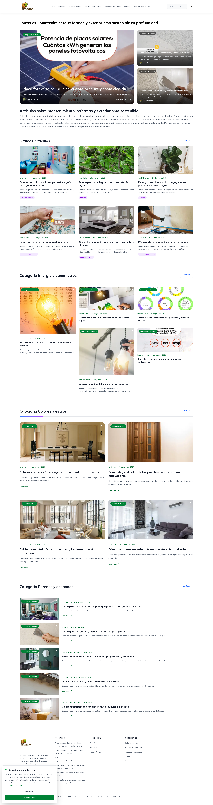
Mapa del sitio (117, 796)
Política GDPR (89, 796)
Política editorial (103, 796)
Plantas (127, 6)
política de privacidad (13, 785)
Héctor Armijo (25, 238)
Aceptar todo (29, 797)
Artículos (60, 737)
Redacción (95, 737)
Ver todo (186, 140)
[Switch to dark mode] (191, 6)
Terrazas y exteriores (141, 6)
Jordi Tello (24, 178)
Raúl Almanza (143, 178)
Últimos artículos (58, 6)
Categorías (131, 737)
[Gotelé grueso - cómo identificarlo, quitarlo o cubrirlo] (165, 48)
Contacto (78, 796)
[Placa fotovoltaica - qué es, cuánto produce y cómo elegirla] (77, 67)
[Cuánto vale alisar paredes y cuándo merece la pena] (165, 86)
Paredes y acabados (112, 6)
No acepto (29, 791)
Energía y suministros (92, 6)
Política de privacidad (64, 796)
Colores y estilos (74, 6)
